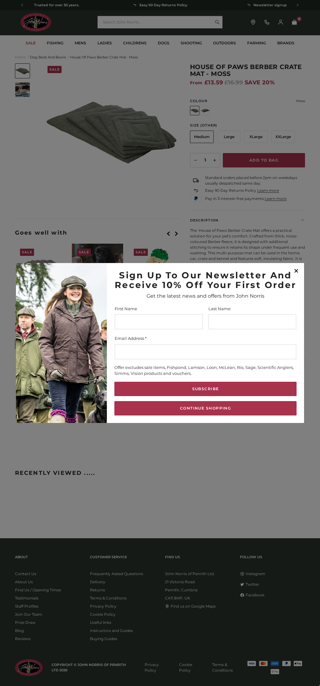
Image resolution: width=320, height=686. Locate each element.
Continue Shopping (205, 408)
